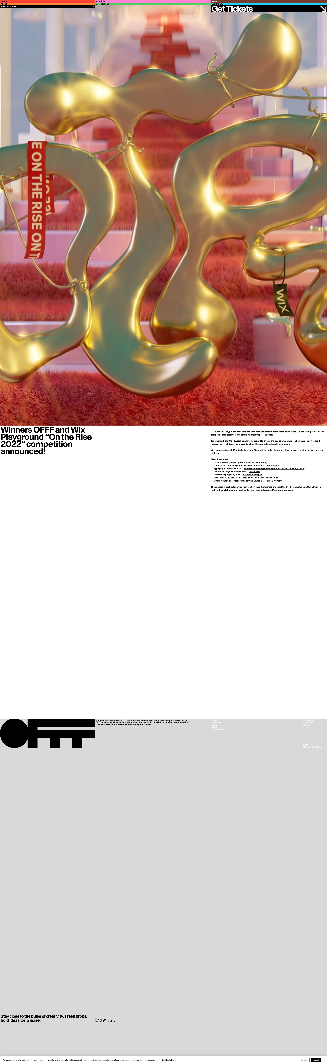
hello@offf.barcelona (105, 1021)
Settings (304, 1060)
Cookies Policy (168, 1060)
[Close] (323, 1060)
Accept (316, 1060)
